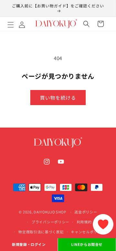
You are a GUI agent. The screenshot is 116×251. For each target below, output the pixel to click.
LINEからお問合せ (86, 244)
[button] (18, 24)
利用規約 (84, 221)
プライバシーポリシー (50, 221)
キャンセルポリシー (88, 231)
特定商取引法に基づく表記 (40, 231)
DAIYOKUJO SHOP (50, 211)
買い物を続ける (58, 97)
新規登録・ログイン (28, 244)
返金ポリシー (85, 211)
